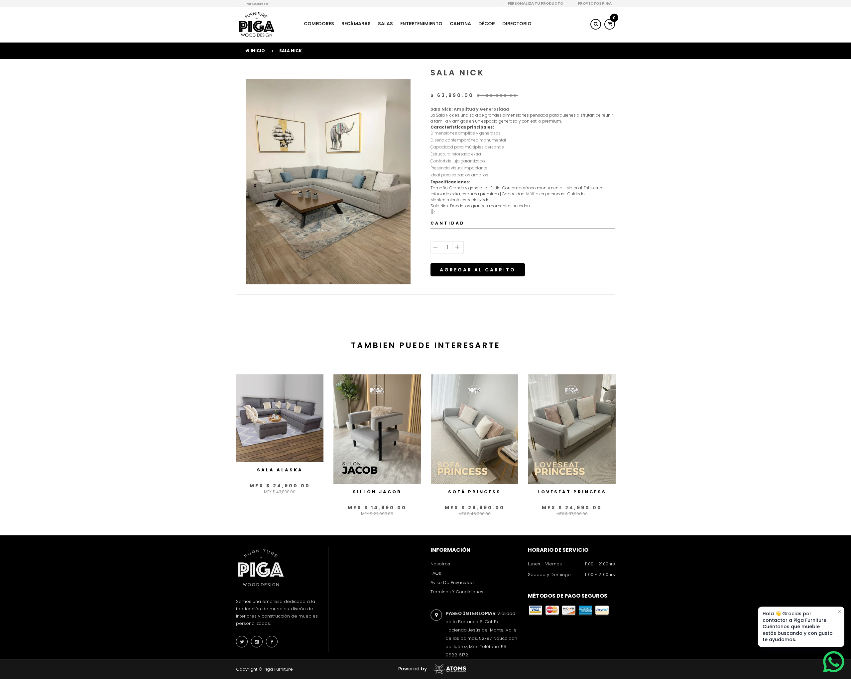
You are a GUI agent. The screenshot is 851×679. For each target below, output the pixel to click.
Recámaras (356, 23)
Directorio (517, 23)
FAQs (435, 573)
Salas (385, 23)
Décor (486, 23)
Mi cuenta (257, 3)
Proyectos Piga (595, 3)
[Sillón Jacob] (377, 429)
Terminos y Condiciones (456, 592)
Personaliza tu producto (535, 3)
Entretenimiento (421, 23)
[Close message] (839, 611)
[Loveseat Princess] (572, 429)
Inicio (258, 50)
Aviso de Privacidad (452, 582)
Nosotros (440, 564)
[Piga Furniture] (256, 24)
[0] (609, 24)
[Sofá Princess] (474, 429)
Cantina (460, 23)
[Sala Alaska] (279, 418)
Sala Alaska (280, 470)
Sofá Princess (474, 492)
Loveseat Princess (572, 492)
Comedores (319, 23)
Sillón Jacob (377, 492)
